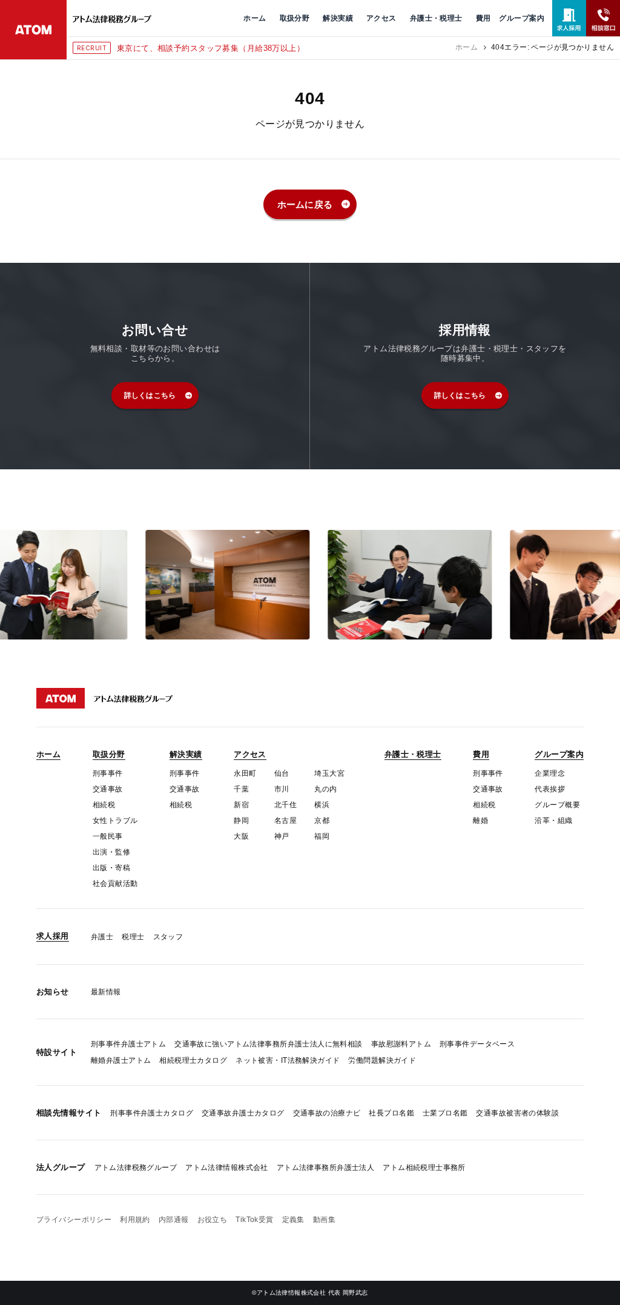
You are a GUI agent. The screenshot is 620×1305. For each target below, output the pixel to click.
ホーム (466, 47)
